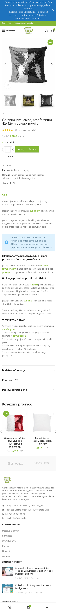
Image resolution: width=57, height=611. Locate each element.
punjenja (6, 272)
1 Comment (34, 578)
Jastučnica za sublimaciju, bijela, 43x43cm (42, 441)
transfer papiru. (9, 329)
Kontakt (6, 546)
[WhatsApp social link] (14, 183)
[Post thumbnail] (7, 573)
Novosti (6, 551)
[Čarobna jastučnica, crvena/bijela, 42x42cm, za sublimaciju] (15, 422)
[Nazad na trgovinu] (7, 113)
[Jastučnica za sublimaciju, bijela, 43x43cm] (42, 422)
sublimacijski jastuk (11, 178)
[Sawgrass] (41, 463)
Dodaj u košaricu (27, 149)
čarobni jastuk (17, 175)
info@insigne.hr (26, 23)
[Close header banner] (53, 10)
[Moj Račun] (47, 30)
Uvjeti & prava (9, 540)
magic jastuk (38, 175)
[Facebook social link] (10, 183)
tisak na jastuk (28, 178)
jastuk (28, 175)
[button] (5, 64)
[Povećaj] (7, 85)
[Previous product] (4, 113)
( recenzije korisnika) (25, 130)
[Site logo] (28, 30)
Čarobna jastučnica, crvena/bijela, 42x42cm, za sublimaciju (15, 442)
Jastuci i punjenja (22, 170)
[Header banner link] (28, 10)
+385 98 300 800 (11, 23)
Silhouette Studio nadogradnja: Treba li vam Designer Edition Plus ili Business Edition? (34, 571)
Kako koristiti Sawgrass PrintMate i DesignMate (33, 587)
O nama (6, 556)
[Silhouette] (15, 463)
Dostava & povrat (10, 530)
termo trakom (19, 335)
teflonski (34, 284)
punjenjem (35, 210)
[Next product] (11, 113)
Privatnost (7, 535)
